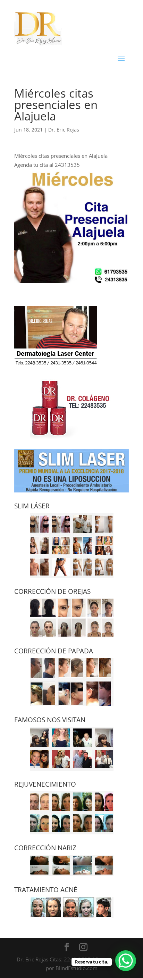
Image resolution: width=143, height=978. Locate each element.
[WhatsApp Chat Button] (125, 960)
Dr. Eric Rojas (63, 129)
